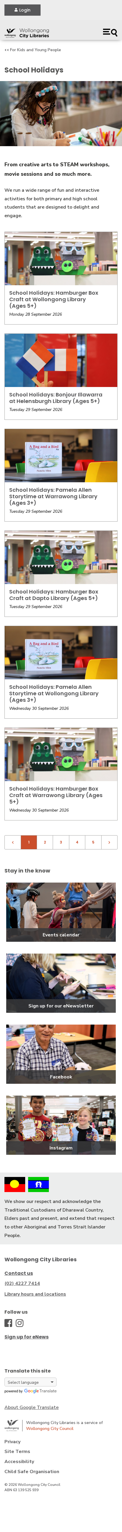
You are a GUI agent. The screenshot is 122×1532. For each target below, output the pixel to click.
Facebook (61, 1077)
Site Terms (17, 1451)
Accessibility (19, 1461)
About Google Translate (31, 1407)
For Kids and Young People (35, 50)
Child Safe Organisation (31, 1471)
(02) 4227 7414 (22, 1283)
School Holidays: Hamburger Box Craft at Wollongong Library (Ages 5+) (53, 299)
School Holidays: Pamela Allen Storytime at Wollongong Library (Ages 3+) (54, 693)
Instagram (61, 1148)
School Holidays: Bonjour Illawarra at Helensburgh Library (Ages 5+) (55, 398)
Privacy (12, 1442)
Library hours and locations (35, 1294)
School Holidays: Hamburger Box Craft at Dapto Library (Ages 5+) (53, 595)
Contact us (18, 1273)
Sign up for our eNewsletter (61, 1006)
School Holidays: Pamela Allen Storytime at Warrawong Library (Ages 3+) (53, 496)
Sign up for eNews (26, 1336)
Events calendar (61, 935)
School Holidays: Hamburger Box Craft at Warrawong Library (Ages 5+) (55, 795)
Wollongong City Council (49, 1428)
